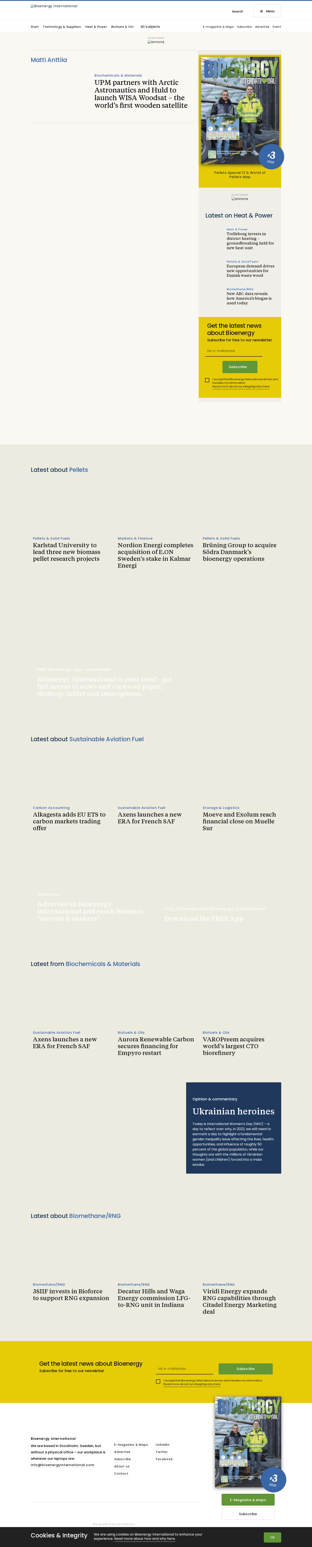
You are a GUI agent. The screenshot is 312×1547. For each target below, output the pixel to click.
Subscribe (244, 27)
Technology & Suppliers (62, 27)
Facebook (164, 1459)
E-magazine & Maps (218, 27)
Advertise (262, 27)
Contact (121, 1474)
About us (121, 1466)
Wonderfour (126, 1524)
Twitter (162, 1452)
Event (277, 27)
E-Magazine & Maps (248, 1500)
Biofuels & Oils (122, 27)
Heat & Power (96, 27)
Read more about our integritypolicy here (241, 386)
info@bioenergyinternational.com (62, 1465)
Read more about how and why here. (145, 1539)
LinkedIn (162, 1445)
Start (35, 27)
